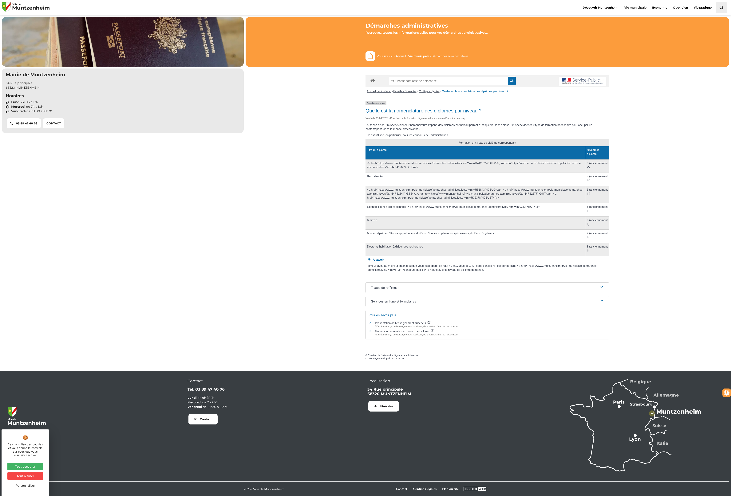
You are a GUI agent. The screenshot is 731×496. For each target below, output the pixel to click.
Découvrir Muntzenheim (600, 7)
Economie (659, 7)
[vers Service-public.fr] (582, 81)
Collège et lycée (429, 91)
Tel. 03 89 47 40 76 (206, 389)
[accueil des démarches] (372, 80)
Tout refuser (25, 476)
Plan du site (450, 489)
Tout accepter (25, 466)
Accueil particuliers (379, 91)
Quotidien (680, 7)
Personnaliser (25, 485)
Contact (401, 489)
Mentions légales (425, 489)
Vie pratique (703, 7)
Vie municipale (635, 7)
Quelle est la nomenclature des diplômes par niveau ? (475, 91)
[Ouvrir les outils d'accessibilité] (726, 393)
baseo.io (399, 358)
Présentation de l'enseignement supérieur (401, 323)
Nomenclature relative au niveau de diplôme (402, 331)
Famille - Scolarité (404, 91)
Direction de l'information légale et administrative (393, 355)
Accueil (401, 56)
